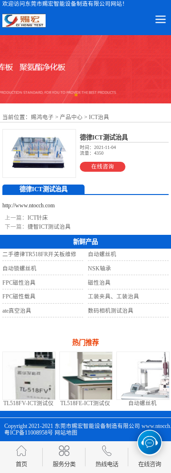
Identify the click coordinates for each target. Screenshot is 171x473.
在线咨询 (102, 166)
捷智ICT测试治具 (49, 227)
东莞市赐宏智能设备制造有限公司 (97, 426)
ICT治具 (99, 117)
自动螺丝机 (130, 403)
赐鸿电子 (42, 117)
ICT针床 (38, 218)
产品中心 (71, 117)
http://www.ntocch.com (28, 205)
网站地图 (66, 433)
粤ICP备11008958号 (28, 433)
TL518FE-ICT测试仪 (73, 403)
